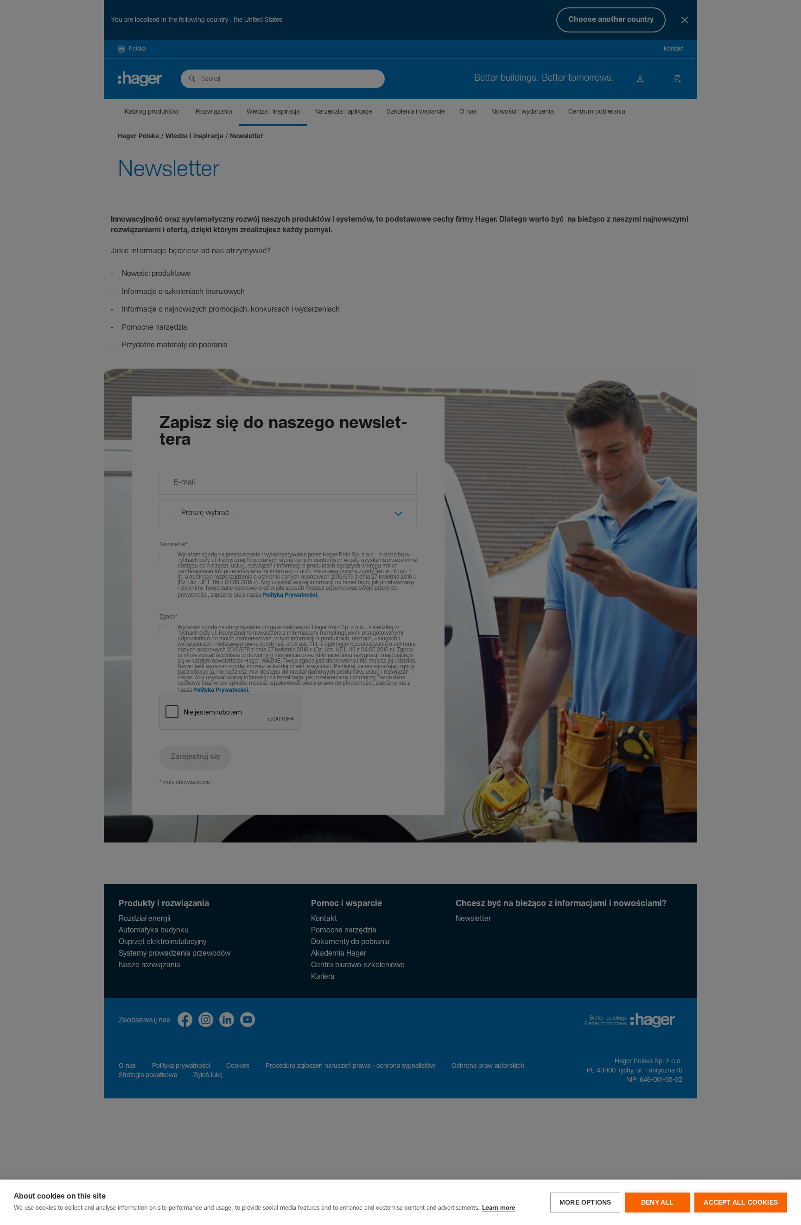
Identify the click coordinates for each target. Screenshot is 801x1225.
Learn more (498, 1208)
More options (585, 1202)
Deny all (657, 1202)
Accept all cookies (741, 1202)
